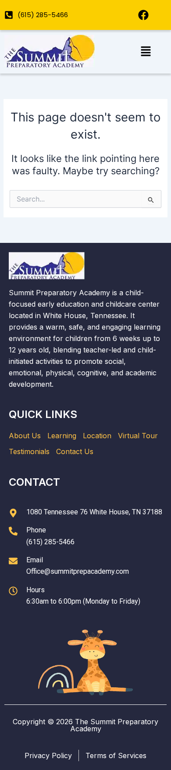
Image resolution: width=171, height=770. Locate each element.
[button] (145, 51)
